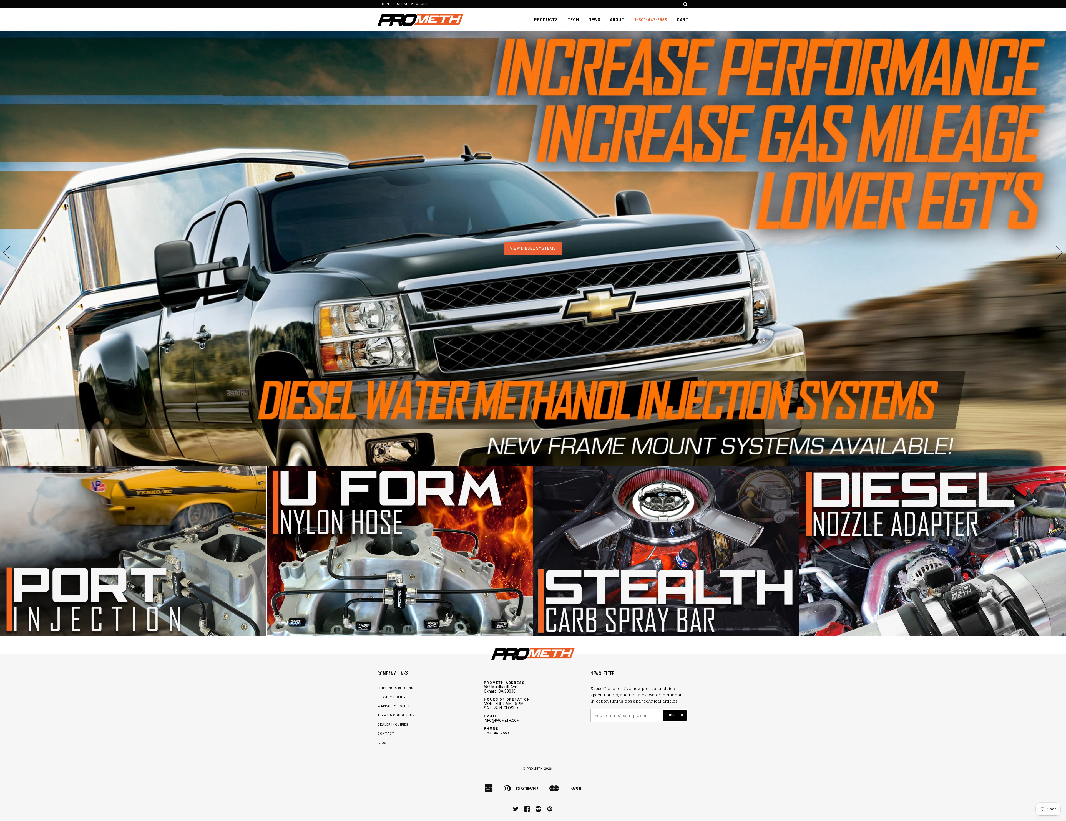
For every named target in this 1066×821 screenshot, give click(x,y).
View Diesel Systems (533, 248)
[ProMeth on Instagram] (538, 810)
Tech (573, 19)
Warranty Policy (394, 706)
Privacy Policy (392, 697)
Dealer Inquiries (393, 724)
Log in (383, 4)
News (594, 19)
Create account (412, 4)
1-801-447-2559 (650, 19)
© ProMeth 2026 (537, 769)
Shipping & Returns (395, 688)
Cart (682, 19)
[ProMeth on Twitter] (516, 810)
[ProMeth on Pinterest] (550, 810)
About (617, 19)
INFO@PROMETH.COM (502, 720)
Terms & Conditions (396, 715)
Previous (7, 253)
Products (546, 19)
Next (1059, 253)
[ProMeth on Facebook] (527, 810)
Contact (386, 734)
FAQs (382, 743)
